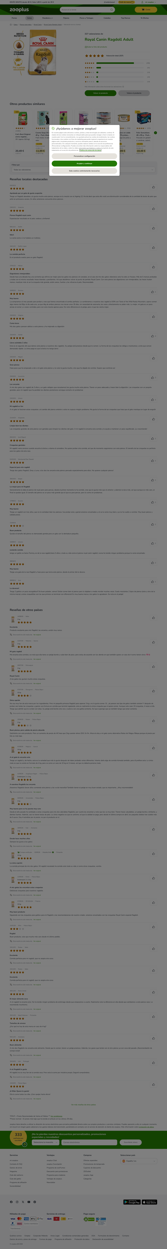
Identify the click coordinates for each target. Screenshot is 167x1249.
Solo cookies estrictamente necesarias (84, 171)
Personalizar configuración (84, 156)
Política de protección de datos (90, 150)
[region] (84, 150)
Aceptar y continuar (84, 163)
